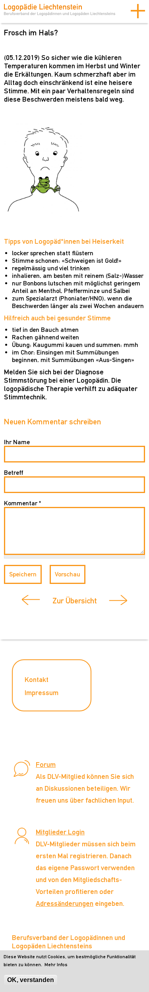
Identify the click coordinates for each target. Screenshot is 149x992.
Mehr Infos (56, 964)
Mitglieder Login (60, 832)
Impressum (41, 692)
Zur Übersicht (74, 600)
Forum (46, 764)
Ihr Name (17, 442)
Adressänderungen (64, 903)
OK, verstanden (30, 980)
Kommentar (22, 503)
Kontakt (36, 679)
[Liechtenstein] (59, 12)
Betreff (13, 472)
